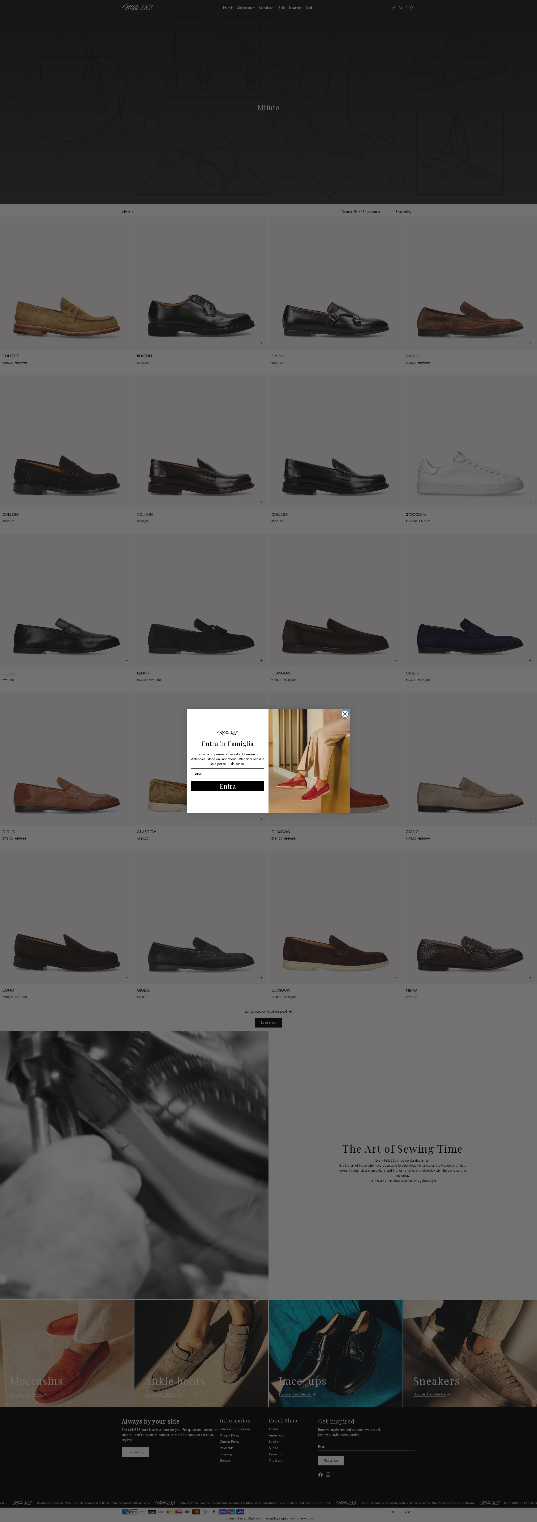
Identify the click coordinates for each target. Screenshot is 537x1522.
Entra (228, 786)
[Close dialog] (345, 714)
